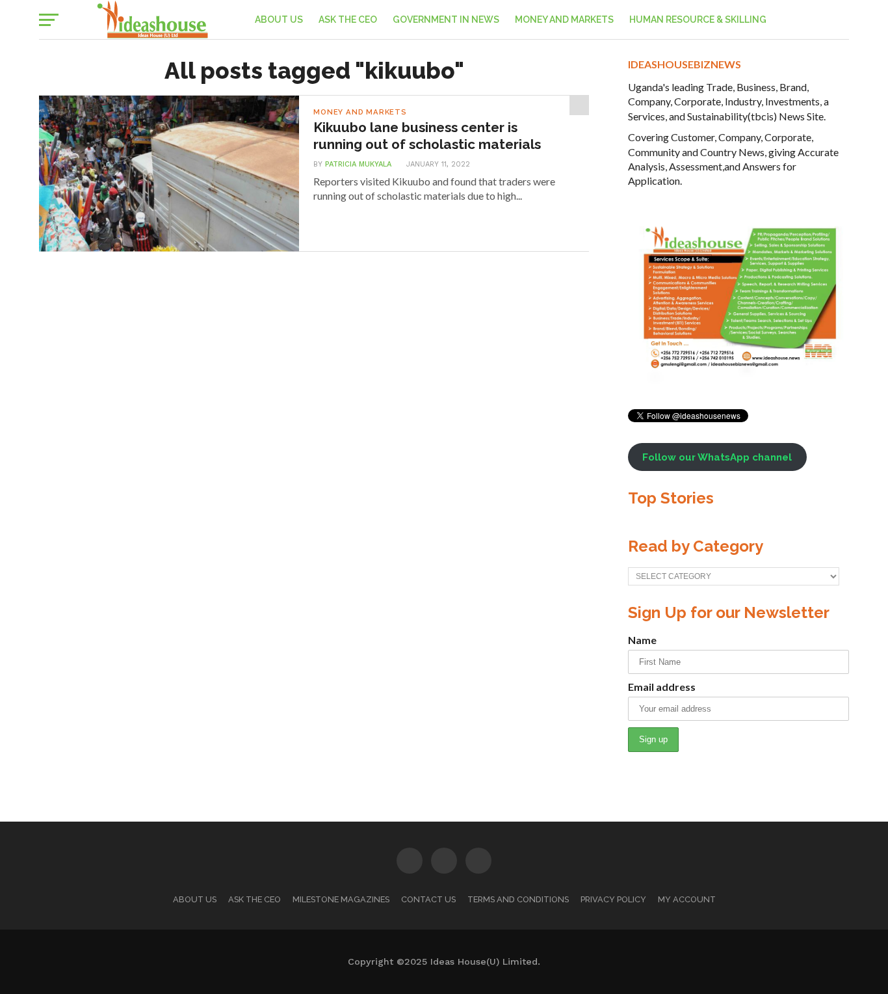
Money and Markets (564, 19)
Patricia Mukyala (358, 164)
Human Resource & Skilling (697, 19)
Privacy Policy (613, 899)
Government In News (446, 19)
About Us (279, 19)
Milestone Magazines (341, 899)
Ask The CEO (348, 19)
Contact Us (428, 899)
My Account (687, 899)
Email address (662, 686)
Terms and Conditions (518, 899)
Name (642, 640)
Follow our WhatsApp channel (717, 457)
